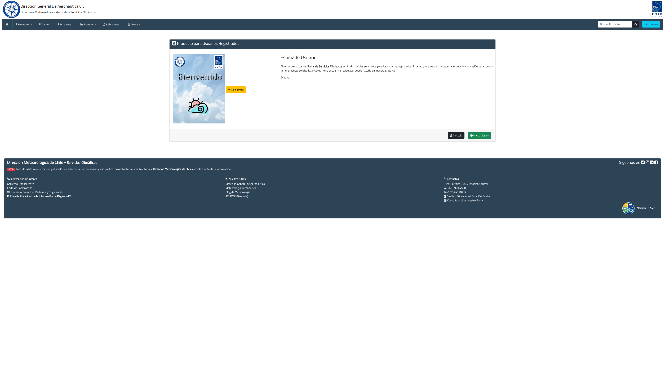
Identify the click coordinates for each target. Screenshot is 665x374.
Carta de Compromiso (19, 188)
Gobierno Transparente (20, 184)
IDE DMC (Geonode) (236, 196)
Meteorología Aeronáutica (240, 188)
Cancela (457, 135)
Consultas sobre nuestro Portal (465, 200)
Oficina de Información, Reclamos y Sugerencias (35, 192)
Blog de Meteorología (237, 192)
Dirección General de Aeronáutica (245, 184)
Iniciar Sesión (481, 135)
